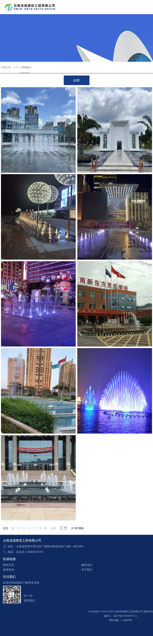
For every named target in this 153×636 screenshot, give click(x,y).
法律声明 (127, 620)
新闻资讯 (8, 569)
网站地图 (114, 620)
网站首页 (8, 564)
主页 (15, 67)
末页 (53, 528)
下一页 (43, 528)
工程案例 (25, 67)
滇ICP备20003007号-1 (125, 615)
